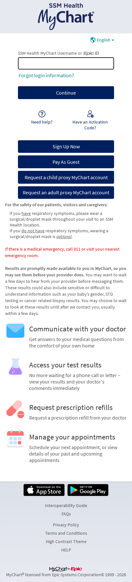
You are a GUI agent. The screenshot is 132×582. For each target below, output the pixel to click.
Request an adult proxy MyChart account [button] (66, 192)
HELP (66, 550)
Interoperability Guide (66, 505)
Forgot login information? (46, 75)
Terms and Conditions (66, 533)
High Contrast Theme (66, 541)
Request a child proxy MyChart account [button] (66, 177)
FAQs (66, 514)
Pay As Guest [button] (66, 162)
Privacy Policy (66, 525)
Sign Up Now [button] (66, 146)
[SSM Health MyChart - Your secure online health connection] (66, 17)
